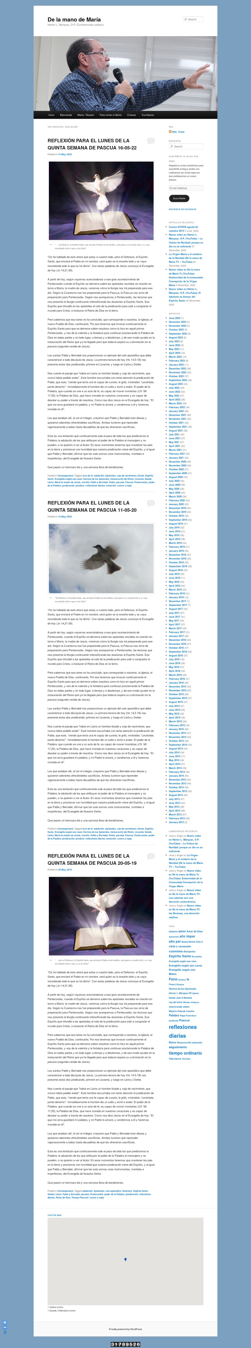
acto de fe (88, 475)
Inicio (51, 115)
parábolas (173, 1020)
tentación (111, 485)
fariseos (182, 979)
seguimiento (178, 1047)
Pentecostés (141, 482)
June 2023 (174, 345)
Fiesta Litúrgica (176, 984)
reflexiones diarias (95, 485)
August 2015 (176, 702)
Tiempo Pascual (79, 1197)
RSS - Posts (177, 131)
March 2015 (175, 721)
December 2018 (177, 554)
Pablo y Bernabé (99, 482)
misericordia (175, 1006)
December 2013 (177, 779)
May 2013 (174, 806)
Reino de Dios (63, 1197)
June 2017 (174, 616)
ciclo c (173, 946)
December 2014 (177, 733)
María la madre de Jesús (67, 482)
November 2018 (177, 558)
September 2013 (178, 791)
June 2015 (174, 709)
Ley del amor (175, 1002)
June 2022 (174, 391)
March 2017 (175, 628)
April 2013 (174, 810)
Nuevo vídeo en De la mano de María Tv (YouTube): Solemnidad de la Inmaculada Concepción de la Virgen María (186, 277)
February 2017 (177, 632)
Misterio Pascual (177, 1011)
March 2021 (175, 449)
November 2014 (177, 737)
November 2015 (177, 690)
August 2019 (176, 523)
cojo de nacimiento (127, 475)
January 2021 (176, 457)
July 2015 (174, 706)
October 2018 (176, 562)
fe (188, 979)
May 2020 (174, 488)
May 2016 (174, 667)
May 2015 (174, 713)
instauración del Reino (122, 478)
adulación (99, 475)
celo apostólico (113, 1190)
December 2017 (177, 601)
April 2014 (174, 764)
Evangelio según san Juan (68, 478)
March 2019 (175, 543)
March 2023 (175, 356)
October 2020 (176, 469)
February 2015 (177, 725)
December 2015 (177, 686)
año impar (187, 936)
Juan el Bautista (184, 997)
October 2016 (176, 647)
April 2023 (174, 353)
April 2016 (174, 671)
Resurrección (184, 1042)
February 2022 (177, 407)
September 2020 (178, 473)
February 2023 (177, 360)
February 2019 (177, 546)
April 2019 (174, 539)
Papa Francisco (188, 1015)
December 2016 (177, 640)
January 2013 (176, 822)
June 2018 (174, 577)
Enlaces (131, 115)
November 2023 (177, 325)
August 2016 (176, 655)
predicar (80, 485)
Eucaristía (197, 956)
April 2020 (174, 492)
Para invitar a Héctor (111, 115)
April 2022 (174, 399)
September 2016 (178, 651)
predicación (68, 485)
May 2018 (174, 581)
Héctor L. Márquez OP (180, 993)
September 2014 (178, 744)
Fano (173, 979)
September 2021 (178, 426)
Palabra (174, 1015)
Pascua (129, 482)
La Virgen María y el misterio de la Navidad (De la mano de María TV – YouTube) (185, 257)
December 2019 (177, 508)
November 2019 (177, 512)
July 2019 (174, 527)
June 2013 (174, 803)
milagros (195, 1002)
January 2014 (176, 775)
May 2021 (174, 442)
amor (182, 931)
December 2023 (177, 322)
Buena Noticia (188, 941)
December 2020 (177, 461)
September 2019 (178, 519)
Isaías (172, 997)
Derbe (141, 475)
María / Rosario (86, 115)
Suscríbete (179, 198)
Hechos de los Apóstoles (96, 478)
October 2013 (176, 787)
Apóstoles (110, 475)
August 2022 (176, 384)
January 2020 (176, 504)
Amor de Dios (194, 931)
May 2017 (174, 620)
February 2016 (177, 678)
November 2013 (177, 783)
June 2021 (174, 438)
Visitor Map (55, 1215)
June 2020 (174, 484)
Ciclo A (199, 941)
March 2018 (175, 589)
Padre (112, 482)
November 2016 (177, 644)
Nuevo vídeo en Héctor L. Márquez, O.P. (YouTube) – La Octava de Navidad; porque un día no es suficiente (185, 843)
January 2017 (176, 636)
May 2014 (174, 760)
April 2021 (174, 446)
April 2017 (174, 624)
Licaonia (139, 478)
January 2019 (176, 550)
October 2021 (176, 422)
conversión (184, 946)
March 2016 (175, 675)
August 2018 (176, 570)
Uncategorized (65, 475)
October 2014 (176, 740)
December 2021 (177, 415)
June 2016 (174, 663)
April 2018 (174, 585)
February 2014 (177, 772)
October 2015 (176, 694)
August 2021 (176, 430)
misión (186, 1006)
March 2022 (175, 403)
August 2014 (176, 748)
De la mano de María (74, 19)
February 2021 (177, 453)
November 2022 (177, 372)
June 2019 (174, 531)
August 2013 (176, 795)
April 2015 (174, 717)
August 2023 (176, 337)
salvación (197, 1042)
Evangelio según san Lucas (185, 965)
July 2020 (174, 481)
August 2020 (176, 477)
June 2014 (174, 756)
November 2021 (177, 418)
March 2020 (175, 496)
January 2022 (176, 411)
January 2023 (176, 364)
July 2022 (174, 387)
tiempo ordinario (185, 1053)
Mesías (186, 1002)
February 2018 (177, 593)
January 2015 (176, 729)
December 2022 (177, 368)
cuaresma (176, 951)
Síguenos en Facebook (182, 209)
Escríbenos (148, 115)
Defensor (127, 1190)
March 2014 (175, 768)
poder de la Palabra (114, 1194)
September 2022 (178, 380)
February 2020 (177, 500)
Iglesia (195, 993)
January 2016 (176, 682)
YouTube (186, 1058)
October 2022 (176, 376)
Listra (51, 482)
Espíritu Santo (140, 1190)
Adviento (173, 931)
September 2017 (178, 605)
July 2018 (174, 574)
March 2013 (175, 814)
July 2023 (174, 341)
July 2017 (174, 613)
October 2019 (176, 515)
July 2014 (174, 752)
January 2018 (176, 597)
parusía (120, 482)
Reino (172, 1042)
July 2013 (174, 799)
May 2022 (174, 395)
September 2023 (178, 333)
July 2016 (174, 659)
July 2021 (174, 434)
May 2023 (174, 349)
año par (175, 941)
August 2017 (176, 608)
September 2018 (178, 566)
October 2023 (176, 329)
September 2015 (178, 698)
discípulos (189, 951)
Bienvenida (66, 115)
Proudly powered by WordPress (125, 1329)
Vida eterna (175, 1058)
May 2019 (174, 535)
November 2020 (177, 465)
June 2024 (174, 318)
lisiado (148, 478)
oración (85, 482)
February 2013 (177, 818)
